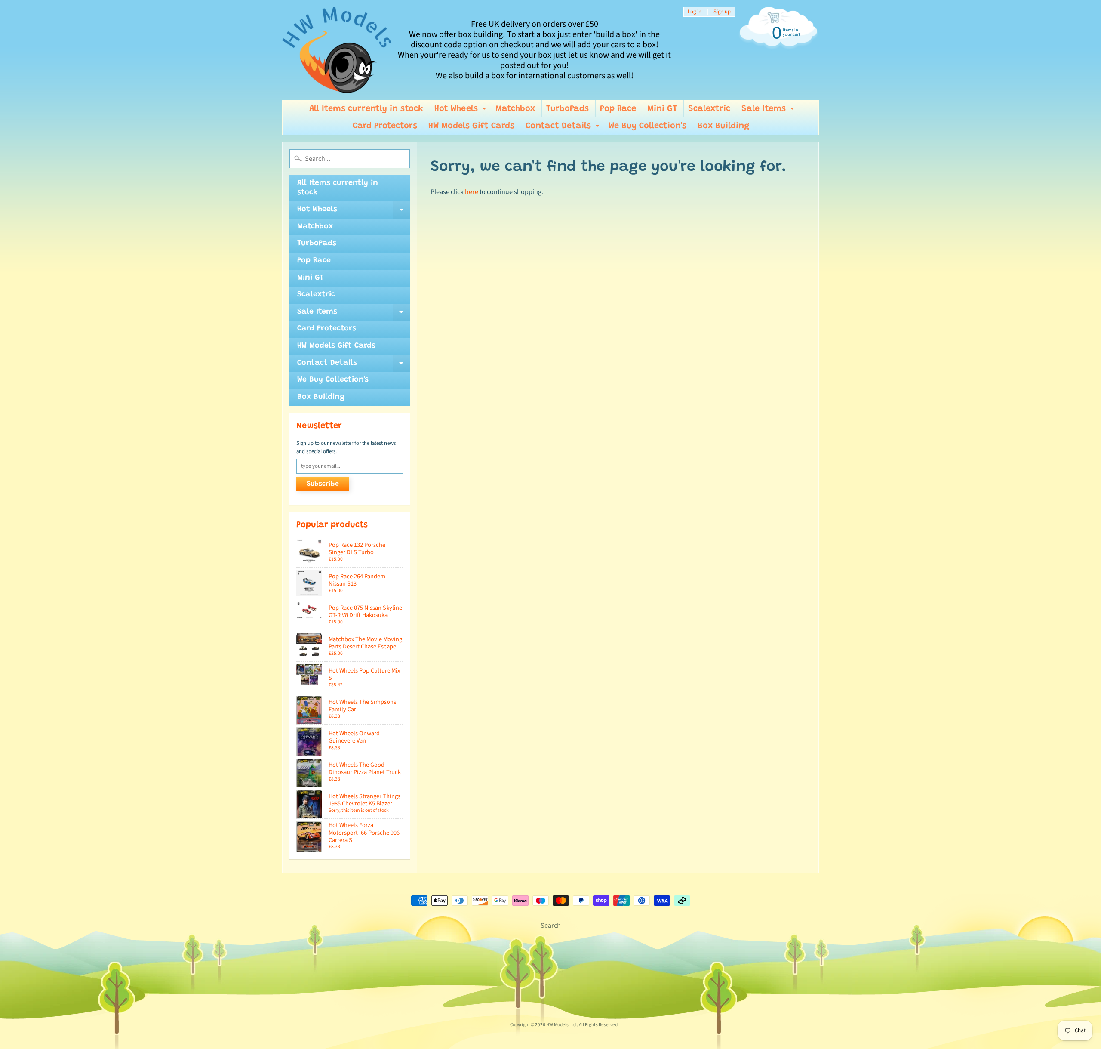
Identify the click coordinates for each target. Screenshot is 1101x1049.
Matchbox (515, 109)
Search (551, 925)
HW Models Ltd (561, 1024)
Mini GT (662, 109)
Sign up (722, 12)
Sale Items (769, 111)
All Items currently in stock (366, 109)
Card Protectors (385, 126)
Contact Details (564, 128)
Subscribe (323, 484)
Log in (694, 12)
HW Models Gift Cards (471, 126)
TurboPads (567, 109)
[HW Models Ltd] (337, 50)
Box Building (723, 126)
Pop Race (618, 109)
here (471, 192)
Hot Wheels (461, 111)
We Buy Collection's (647, 126)
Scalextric (709, 109)
